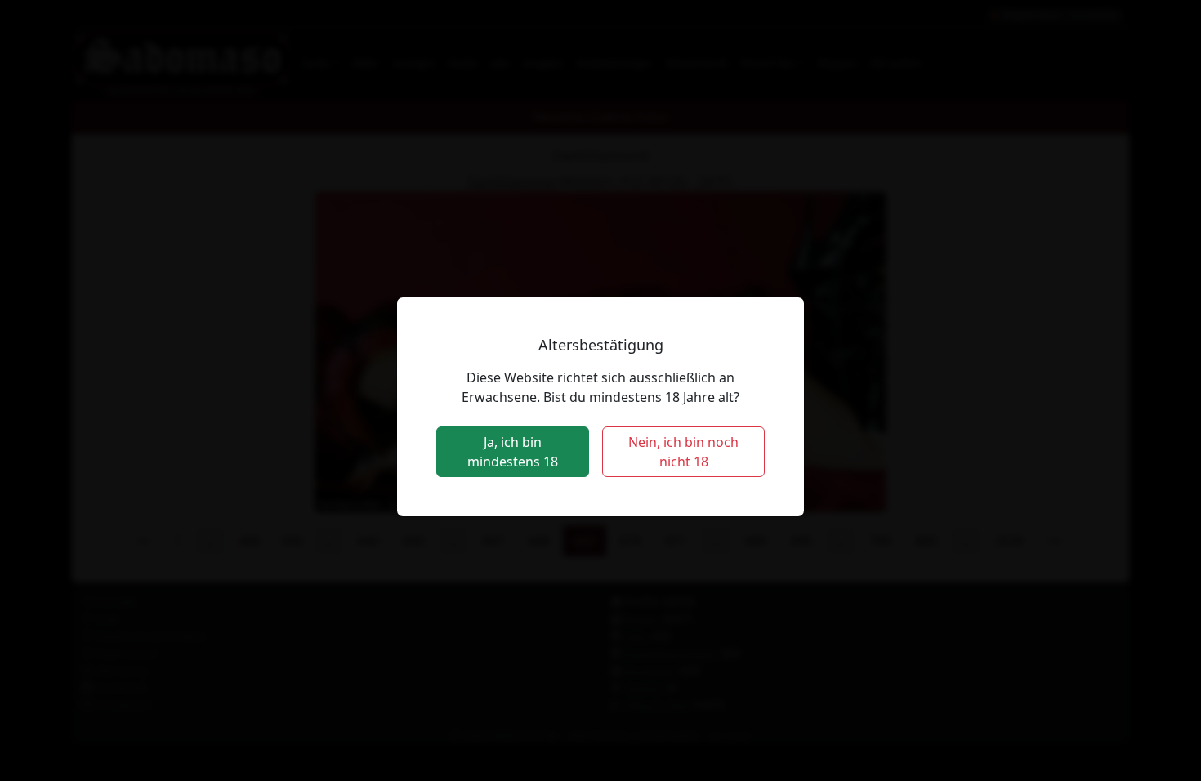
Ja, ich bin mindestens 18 (512, 452)
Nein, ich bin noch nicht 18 (683, 452)
